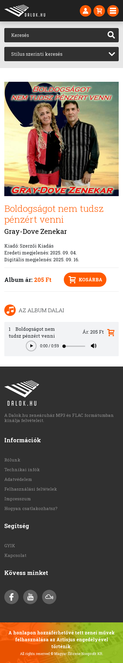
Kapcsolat (15, 555)
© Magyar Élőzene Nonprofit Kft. (77, 653)
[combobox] (61, 54)
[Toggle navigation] (113, 11)
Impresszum (17, 498)
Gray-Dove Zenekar (35, 231)
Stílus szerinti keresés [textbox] (36, 54)
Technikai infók (22, 469)
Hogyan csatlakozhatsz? (30, 508)
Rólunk (12, 460)
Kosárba (90, 279)
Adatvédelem (18, 479)
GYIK (9, 545)
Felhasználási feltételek (30, 489)
